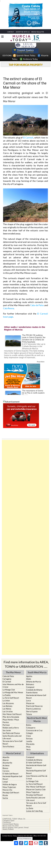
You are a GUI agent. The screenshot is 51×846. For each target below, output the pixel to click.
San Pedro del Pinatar (11, 733)
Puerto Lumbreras (33, 709)
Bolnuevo (30, 684)
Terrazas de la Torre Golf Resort (12, 742)
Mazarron (30, 703)
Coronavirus (6, 822)
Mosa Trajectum (9, 787)
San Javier (7, 730)
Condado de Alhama (34, 690)
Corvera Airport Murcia (10, 824)
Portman (6, 725)
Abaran (6, 760)
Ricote (5, 795)
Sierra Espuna (32, 711)
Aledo (28, 679)
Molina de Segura (10, 784)
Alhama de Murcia (33, 681)
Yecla (28, 749)
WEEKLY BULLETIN (37, 32)
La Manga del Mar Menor (13, 692)
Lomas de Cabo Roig (34, 811)
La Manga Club (9, 690)
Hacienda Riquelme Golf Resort (12, 777)
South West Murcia (37, 672)
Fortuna (29, 738)
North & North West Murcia (37, 719)
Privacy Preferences (24, 839)
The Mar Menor (13, 672)
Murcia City (7, 790)
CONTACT (10, 32)
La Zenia (29, 808)
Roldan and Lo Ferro (11, 728)
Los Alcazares (8, 703)
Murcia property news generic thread (15, 827)
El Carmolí (28, 137)
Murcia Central (13, 753)
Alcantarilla (7, 763)
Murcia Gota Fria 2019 (10, 826)
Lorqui (5, 782)
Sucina (5, 798)
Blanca (5, 768)
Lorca (28, 700)
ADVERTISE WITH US (23, 32)
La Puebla (7, 695)
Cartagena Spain (8, 820)
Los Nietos (7, 709)
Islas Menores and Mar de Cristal (13, 685)
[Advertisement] (25, 547)
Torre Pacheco (8, 746)
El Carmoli (7, 681)
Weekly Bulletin (8, 829)
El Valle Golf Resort (10, 773)
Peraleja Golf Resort (11, 792)
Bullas (28, 725)
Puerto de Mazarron (34, 706)
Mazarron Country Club (35, 789)
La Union (6, 700)
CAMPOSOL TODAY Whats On (13, 819)
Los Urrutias (8, 711)
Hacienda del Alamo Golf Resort (36, 696)
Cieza (28, 736)
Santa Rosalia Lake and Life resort (12, 737)
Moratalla (30, 744)
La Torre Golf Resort (11, 698)
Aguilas (29, 676)
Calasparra (30, 728)
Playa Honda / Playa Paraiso (11, 720)
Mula (28, 747)
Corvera (6, 771)
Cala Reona (8, 308)
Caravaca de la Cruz (34, 730)
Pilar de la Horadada (11, 717)
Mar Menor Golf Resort (12, 714)
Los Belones (7, 706)
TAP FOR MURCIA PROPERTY (25, 64)
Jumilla (29, 741)
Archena (6, 765)
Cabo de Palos (37, 305)
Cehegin (29, 733)
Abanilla (6, 757)
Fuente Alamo (32, 692)
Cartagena (7, 679)
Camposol (30, 687)
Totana (29, 714)
